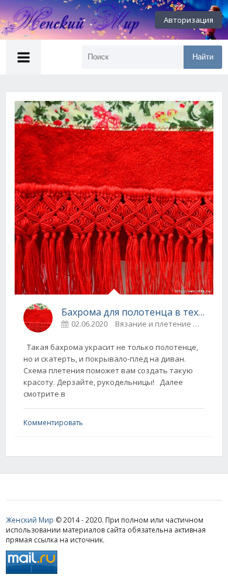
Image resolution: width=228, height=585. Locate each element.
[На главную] (64, 19)
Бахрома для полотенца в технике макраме (133, 312)
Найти (202, 56)
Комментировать (53, 423)
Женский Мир (30, 520)
